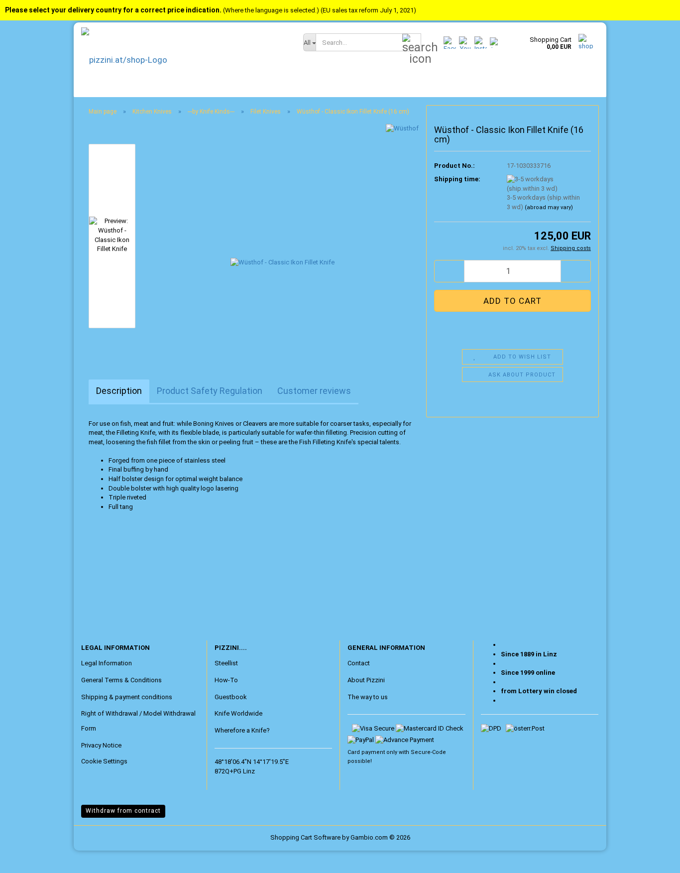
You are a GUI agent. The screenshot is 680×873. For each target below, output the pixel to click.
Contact (358, 663)
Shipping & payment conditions (126, 697)
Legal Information (106, 663)
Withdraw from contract (123, 810)
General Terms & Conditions (121, 680)
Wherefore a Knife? (242, 730)
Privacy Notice (101, 745)
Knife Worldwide (238, 713)
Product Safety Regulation (209, 390)
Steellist (226, 663)
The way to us (367, 697)
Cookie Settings (104, 761)
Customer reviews (314, 390)
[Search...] (411, 43)
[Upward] (27, 858)
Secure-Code (428, 752)
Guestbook (231, 697)
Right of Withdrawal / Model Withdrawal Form (138, 721)
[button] (449, 271)
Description (119, 390)
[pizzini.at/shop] (184, 59)
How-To (226, 680)
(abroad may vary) (549, 207)
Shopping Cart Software (305, 837)
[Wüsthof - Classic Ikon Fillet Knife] (282, 235)
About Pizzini (366, 680)
